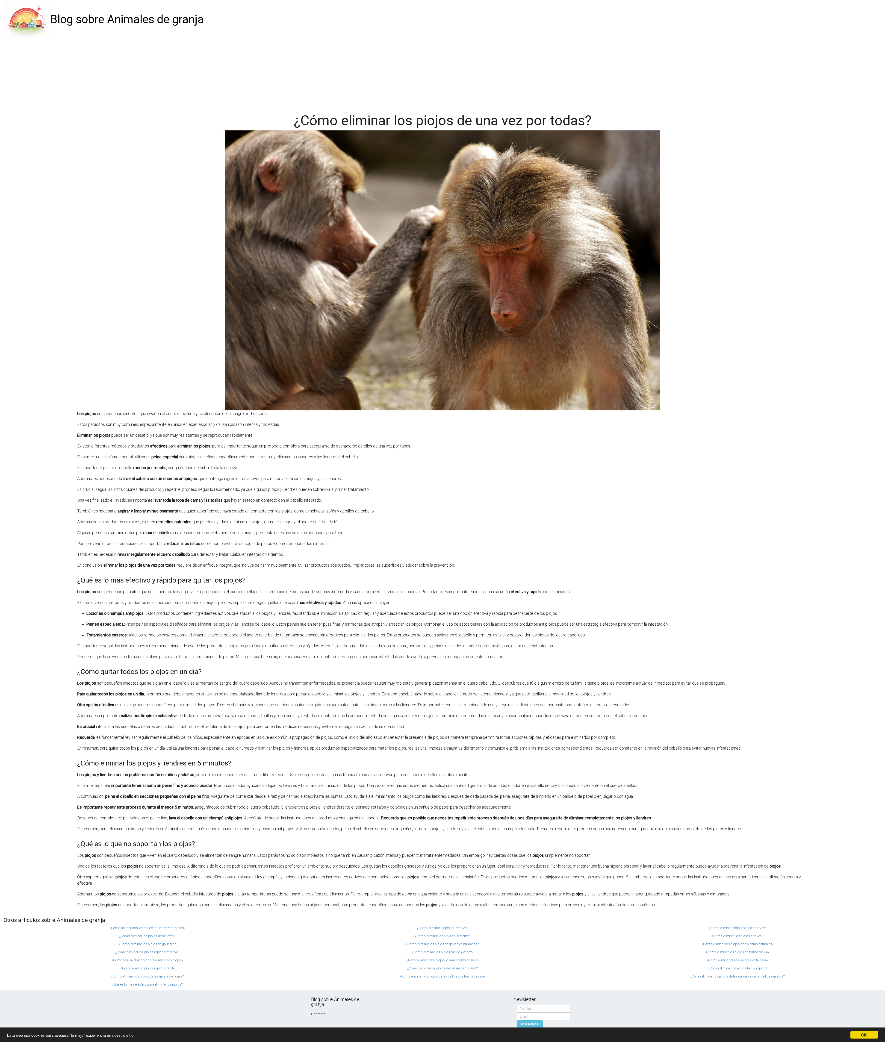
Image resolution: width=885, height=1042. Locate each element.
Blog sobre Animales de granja (127, 19)
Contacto (318, 1014)
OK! (864, 1035)
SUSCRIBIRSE (530, 1024)
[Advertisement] (442, 73)
